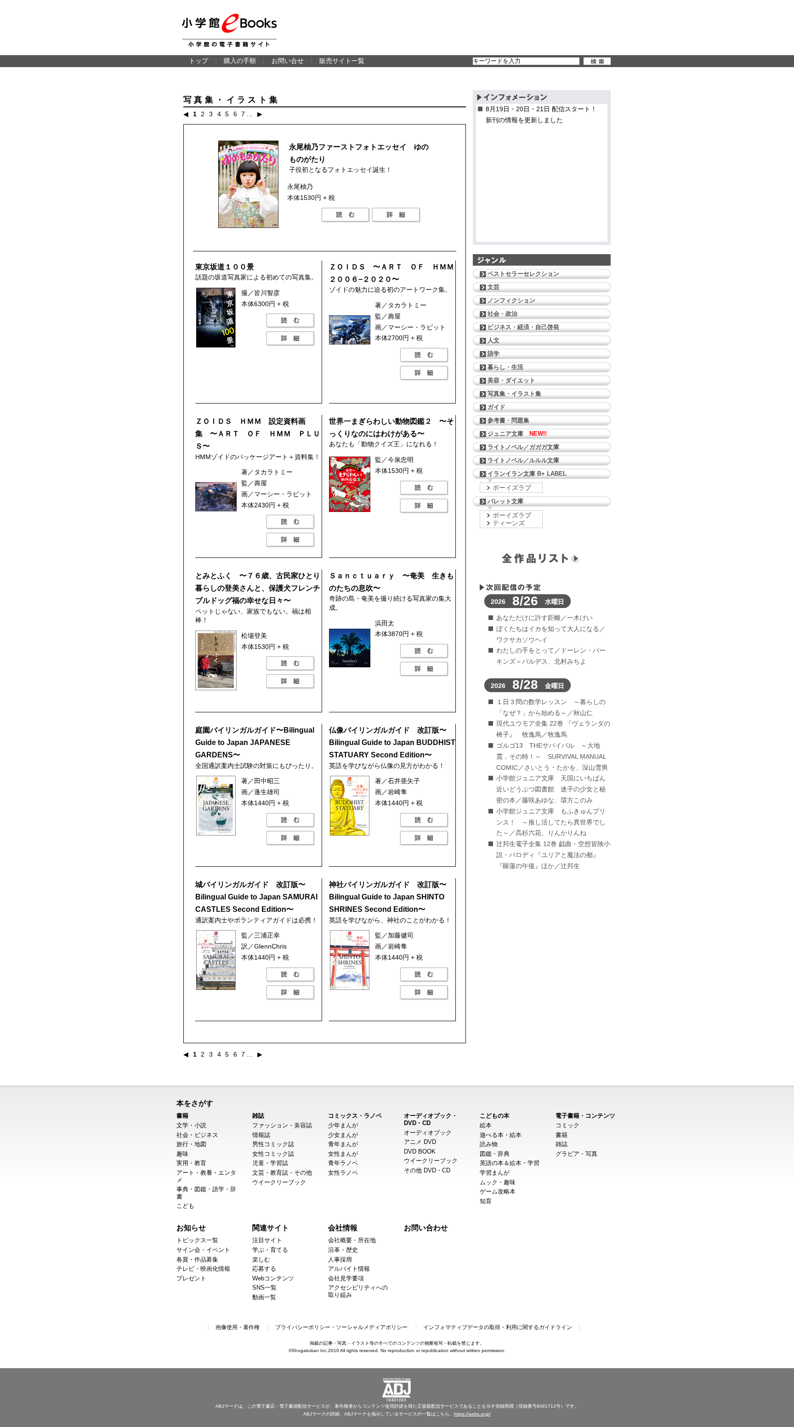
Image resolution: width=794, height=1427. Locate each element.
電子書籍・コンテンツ (585, 1115)
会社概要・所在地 (352, 1240)
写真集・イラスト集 (514, 393)
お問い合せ (288, 60)
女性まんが (343, 1153)
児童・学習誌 (270, 1163)
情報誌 (261, 1134)
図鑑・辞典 (495, 1153)
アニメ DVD (420, 1141)
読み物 (489, 1144)
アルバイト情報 (349, 1268)
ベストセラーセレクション (523, 273)
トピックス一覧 (197, 1240)
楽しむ (261, 1259)
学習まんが (495, 1172)
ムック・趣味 (498, 1182)
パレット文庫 (505, 501)
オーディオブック (428, 1132)
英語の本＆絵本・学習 (509, 1163)
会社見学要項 (346, 1278)
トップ (198, 60)
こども (185, 1205)
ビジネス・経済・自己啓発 (523, 327)
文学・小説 (191, 1125)
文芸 (493, 287)
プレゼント (191, 1278)
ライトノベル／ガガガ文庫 (523, 446)
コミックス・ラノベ (355, 1115)
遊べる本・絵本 (501, 1134)
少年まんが (343, 1125)
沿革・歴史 (343, 1249)
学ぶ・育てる (270, 1249)
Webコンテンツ (273, 1278)
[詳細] (396, 215)
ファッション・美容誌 (282, 1125)
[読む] (345, 215)
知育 (486, 1201)
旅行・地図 (191, 1144)
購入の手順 (240, 60)
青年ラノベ (343, 1163)
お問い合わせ (426, 1227)
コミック (567, 1125)
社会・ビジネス (197, 1134)
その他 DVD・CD (427, 1170)
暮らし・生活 (505, 367)
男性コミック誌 (273, 1144)
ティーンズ (509, 523)
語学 (493, 353)
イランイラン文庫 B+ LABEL (527, 473)
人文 (493, 340)
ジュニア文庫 (517, 433)
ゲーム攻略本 (498, 1191)
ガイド (496, 407)
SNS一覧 (264, 1287)
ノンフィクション (511, 300)
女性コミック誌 (273, 1153)
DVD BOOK (420, 1151)
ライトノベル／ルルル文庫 (523, 460)
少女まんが (343, 1134)
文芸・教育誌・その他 (282, 1172)
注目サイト (267, 1240)
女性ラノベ (343, 1172)
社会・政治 (502, 313)
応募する (264, 1268)
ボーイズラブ (512, 487)
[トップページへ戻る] (229, 30)
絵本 (486, 1125)
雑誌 (258, 1115)
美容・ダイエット (511, 380)
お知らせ (191, 1227)
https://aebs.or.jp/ (472, 1413)
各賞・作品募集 (197, 1259)
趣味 (182, 1153)
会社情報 (342, 1227)
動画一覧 (264, 1297)
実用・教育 (191, 1163)
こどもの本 (495, 1115)
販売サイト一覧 (341, 60)
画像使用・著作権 (238, 1327)
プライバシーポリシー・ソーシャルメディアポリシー (341, 1327)
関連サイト (270, 1227)
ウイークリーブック (279, 1182)
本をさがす (194, 1103)
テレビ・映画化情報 (203, 1268)
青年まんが (343, 1144)
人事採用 (340, 1259)
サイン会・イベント (203, 1249)
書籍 (182, 1115)
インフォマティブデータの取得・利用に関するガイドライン (497, 1327)
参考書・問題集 (508, 420)
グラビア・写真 (576, 1153)
